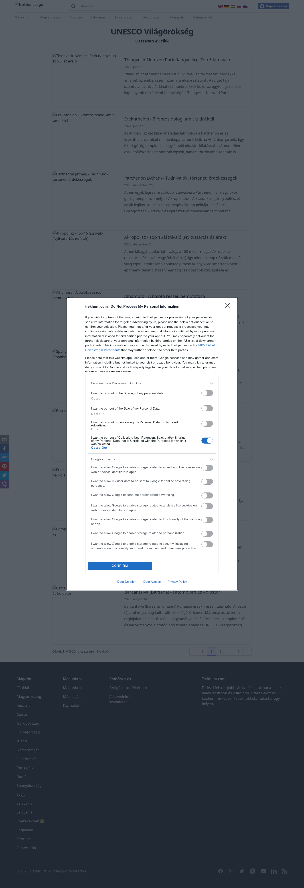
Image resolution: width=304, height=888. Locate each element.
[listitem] (152, 383)
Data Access (152, 581)
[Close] (229, 307)
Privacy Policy (177, 581)
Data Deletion (126, 581)
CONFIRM (120, 565)
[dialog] (152, 444)
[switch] (207, 393)
